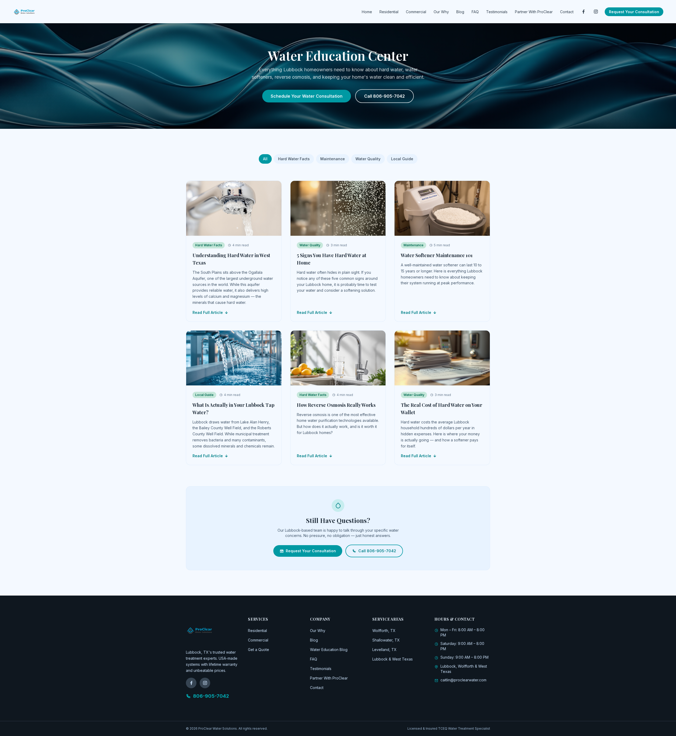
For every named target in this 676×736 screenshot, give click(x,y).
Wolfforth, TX (384, 630)
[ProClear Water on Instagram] (205, 683)
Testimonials (497, 12)
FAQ (475, 12)
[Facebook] (583, 11)
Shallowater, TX (386, 640)
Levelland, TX (384, 649)
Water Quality (368, 159)
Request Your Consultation (634, 12)
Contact (567, 12)
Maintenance (332, 159)
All (265, 159)
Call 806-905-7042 (384, 96)
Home (367, 12)
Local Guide (402, 159)
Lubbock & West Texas (392, 659)
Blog (460, 12)
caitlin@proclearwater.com (463, 680)
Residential (388, 12)
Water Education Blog (329, 649)
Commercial (416, 12)
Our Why (441, 12)
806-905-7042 (211, 696)
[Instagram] (596, 11)
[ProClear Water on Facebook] (191, 683)
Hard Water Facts (294, 159)
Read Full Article (208, 312)
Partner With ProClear (534, 12)
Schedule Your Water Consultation (306, 96)
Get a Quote (258, 649)
